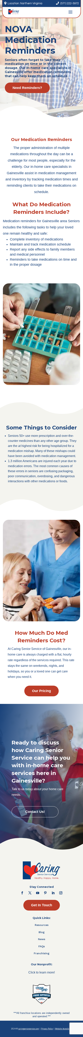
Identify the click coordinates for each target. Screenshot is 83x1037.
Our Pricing (41, 691)
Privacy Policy (47, 1028)
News (41, 939)
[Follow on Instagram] (61, 893)
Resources (41, 924)
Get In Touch (41, 905)
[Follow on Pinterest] (45, 893)
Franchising (41, 953)
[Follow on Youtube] (38, 893)
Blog (42, 932)
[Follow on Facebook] (22, 893)
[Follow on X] (30, 893)
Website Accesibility (63, 1028)
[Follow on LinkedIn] (53, 893)
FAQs (41, 946)
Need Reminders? (27, 88)
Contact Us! (35, 812)
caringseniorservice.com (28, 1028)
